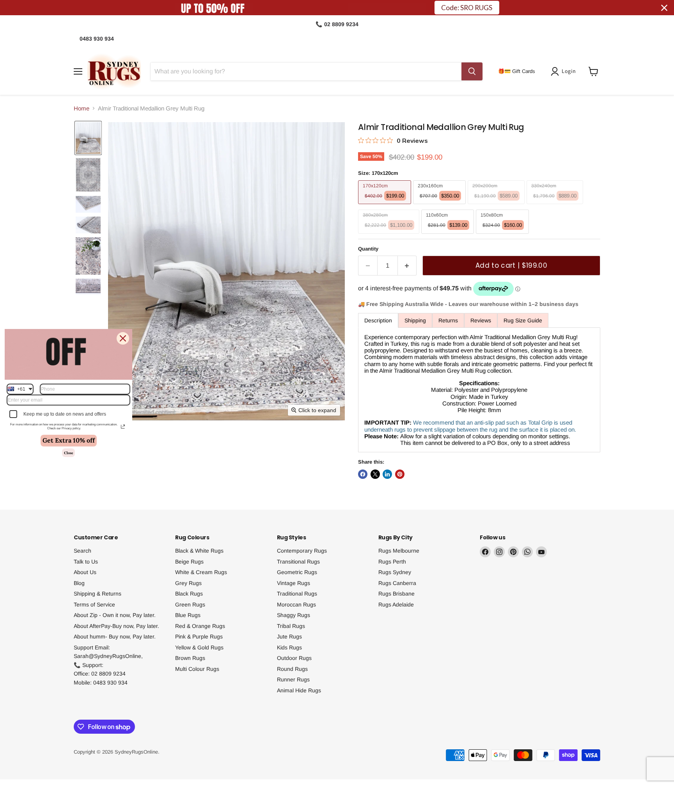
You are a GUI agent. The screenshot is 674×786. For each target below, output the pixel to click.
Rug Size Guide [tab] (523, 320)
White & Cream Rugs (201, 572)
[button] (565, 71)
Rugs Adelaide (396, 604)
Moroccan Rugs (296, 604)
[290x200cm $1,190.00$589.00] (497, 206)
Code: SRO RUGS (466, 8)
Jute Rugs (289, 636)
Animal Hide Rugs (299, 690)
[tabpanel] (479, 390)
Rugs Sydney (394, 572)
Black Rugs (189, 593)
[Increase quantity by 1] (407, 266)
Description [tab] (378, 320)
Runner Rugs (293, 679)
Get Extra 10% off (69, 441)
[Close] (123, 338)
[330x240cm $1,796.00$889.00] (556, 206)
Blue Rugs (187, 615)
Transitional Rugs (298, 561)
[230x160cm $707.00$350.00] (440, 206)
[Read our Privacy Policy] (123, 426)
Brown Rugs (190, 658)
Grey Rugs (188, 583)
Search (82, 551)
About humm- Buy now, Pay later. (115, 636)
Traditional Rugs (297, 593)
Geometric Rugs (297, 572)
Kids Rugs (289, 647)
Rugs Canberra (397, 583)
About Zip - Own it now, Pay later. (115, 615)
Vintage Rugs (293, 583)
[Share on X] (375, 474)
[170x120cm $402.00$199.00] (385, 206)
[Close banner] (664, 8)
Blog (79, 583)
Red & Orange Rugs (200, 626)
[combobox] (20, 389)
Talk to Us (86, 561)
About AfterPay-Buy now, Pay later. (116, 626)
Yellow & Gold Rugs (199, 647)
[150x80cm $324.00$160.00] (503, 235)
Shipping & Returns (97, 593)
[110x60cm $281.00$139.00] (448, 235)
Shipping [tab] (415, 320)
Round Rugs (292, 669)
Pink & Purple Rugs (199, 636)
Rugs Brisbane (396, 593)
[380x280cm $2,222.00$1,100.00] (389, 235)
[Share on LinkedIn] (387, 474)
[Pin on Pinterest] (399, 474)
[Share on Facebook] (362, 474)
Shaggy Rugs (293, 615)
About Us (85, 572)
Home (81, 108)
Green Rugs (190, 604)
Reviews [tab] (480, 320)
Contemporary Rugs (302, 551)
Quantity (368, 249)
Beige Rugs (189, 561)
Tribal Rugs (291, 626)
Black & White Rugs (199, 551)
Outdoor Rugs (294, 658)
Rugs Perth (392, 561)
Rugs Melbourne (398, 551)
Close (68, 452)
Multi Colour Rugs (197, 669)
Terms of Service (94, 604)
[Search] (471, 71)
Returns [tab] (448, 320)
